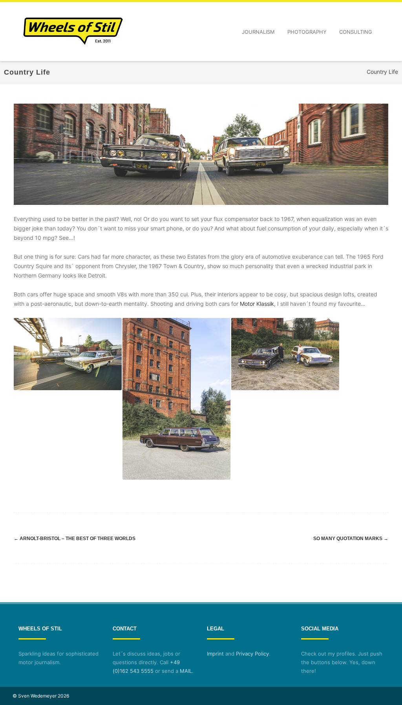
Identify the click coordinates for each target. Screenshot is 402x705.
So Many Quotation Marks (350, 538)
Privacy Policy (252, 653)
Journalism (258, 32)
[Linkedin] (383, 696)
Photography (307, 32)
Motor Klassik (257, 303)
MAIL (186, 671)
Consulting (355, 32)
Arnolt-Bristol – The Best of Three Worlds (74, 538)
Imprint (215, 653)
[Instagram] (370, 696)
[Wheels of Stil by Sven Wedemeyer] (73, 58)
